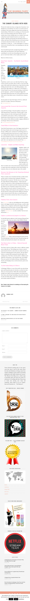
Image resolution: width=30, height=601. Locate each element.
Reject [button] (16, 599)
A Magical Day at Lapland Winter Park (12, 577)
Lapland (6, 494)
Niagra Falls (7, 489)
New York (7, 491)
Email (3, 349)
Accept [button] (11, 599)
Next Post (25, 301)
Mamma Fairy (10, 294)
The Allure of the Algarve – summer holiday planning (14, 310)
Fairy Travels (15, 21)
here (8, 212)
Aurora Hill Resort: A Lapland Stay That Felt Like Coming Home (14, 572)
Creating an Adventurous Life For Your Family (12, 318)
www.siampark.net (6, 103)
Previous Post (6, 301)
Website (3, 352)
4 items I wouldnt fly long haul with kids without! (13, 314)
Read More (21, 599)
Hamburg (6, 487)
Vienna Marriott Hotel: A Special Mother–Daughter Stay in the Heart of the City (13, 566)
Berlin (6, 484)
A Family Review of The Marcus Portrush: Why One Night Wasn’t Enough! (14, 560)
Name (3, 345)
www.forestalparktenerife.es (8, 122)
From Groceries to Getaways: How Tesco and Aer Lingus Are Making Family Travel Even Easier (15, 582)
